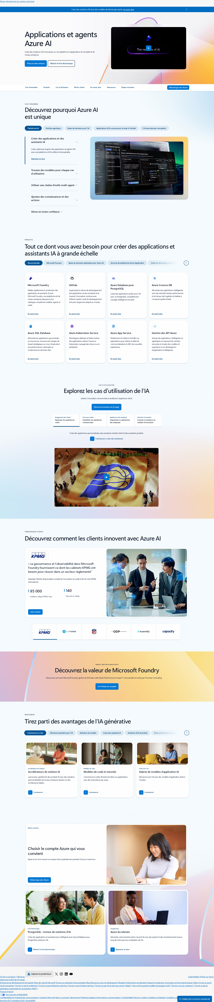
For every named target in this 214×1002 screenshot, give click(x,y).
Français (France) (6, 991)
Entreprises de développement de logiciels (17, 982)
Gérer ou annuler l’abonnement (68, 997)
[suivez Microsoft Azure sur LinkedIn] (66, 973)
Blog (88, 982)
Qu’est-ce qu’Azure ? (8, 976)
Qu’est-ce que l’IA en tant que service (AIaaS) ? (113, 985)
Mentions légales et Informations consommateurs (101, 997)
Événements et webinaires (136, 982)
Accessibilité (30, 1000)
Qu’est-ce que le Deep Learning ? (81, 985)
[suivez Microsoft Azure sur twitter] (56, 973)
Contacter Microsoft (47, 997)
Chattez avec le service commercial (196, 999)
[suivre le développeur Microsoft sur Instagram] (61, 973)
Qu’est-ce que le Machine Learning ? (53, 985)
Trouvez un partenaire (64, 982)
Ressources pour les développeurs (104, 982)
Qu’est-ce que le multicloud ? (26, 985)
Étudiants (122, 982)
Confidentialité (127, 997)
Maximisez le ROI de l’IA (9, 979)
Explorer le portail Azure (41, 974)
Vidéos (195, 982)
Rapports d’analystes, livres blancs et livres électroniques (169, 982)
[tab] (33, 128)
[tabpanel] (106, 176)
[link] (31, 88)
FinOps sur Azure (207, 976)
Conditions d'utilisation (156, 997)
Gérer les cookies (140, 997)
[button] (148, 48)
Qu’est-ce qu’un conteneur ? (183, 985)
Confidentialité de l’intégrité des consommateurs (19, 997)
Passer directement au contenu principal (17, 1)
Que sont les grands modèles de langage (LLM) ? (151, 985)
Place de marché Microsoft (44, 982)
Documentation (80, 982)
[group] (106, 582)
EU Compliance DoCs (16, 1000)
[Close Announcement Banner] (186, 9)
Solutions (23, 979)
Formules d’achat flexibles (189, 976)
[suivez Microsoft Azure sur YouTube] (71, 973)
